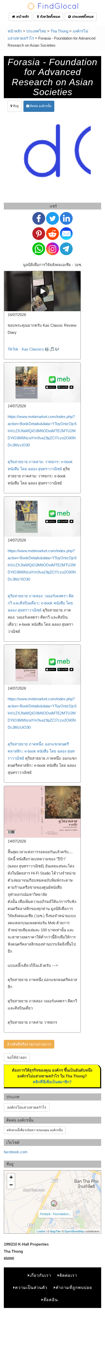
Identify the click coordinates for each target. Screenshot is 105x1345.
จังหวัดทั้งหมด (49, 17)
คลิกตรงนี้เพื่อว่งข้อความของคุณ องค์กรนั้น (35, 1130)
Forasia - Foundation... (55, 1214)
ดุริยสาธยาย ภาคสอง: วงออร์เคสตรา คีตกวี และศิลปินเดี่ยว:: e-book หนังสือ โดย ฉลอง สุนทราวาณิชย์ (41, 603)
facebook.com (16, 1152)
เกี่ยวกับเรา (40, 1275)
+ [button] (11, 1177)
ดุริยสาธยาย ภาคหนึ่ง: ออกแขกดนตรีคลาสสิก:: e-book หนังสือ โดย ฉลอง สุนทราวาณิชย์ (41, 751)
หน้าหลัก (22, 17)
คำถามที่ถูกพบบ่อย (74, 1287)
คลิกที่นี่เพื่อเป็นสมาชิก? (52, 1082)
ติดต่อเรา (68, 1275)
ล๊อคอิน (50, 1300)
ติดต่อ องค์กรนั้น (40, 106)
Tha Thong (59, 31)
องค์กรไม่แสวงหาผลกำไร (26, 1107)
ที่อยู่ (15, 106)
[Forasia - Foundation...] (54, 1203)
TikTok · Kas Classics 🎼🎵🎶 (33, 349)
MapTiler (55, 1231)
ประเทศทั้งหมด (82, 17)
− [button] (11, 1185)
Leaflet (41, 1231)
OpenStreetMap (74, 1231)
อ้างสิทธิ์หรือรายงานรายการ (29, 1044)
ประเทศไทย (36, 31)
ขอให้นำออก (17, 1057)
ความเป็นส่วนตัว (31, 1287)
